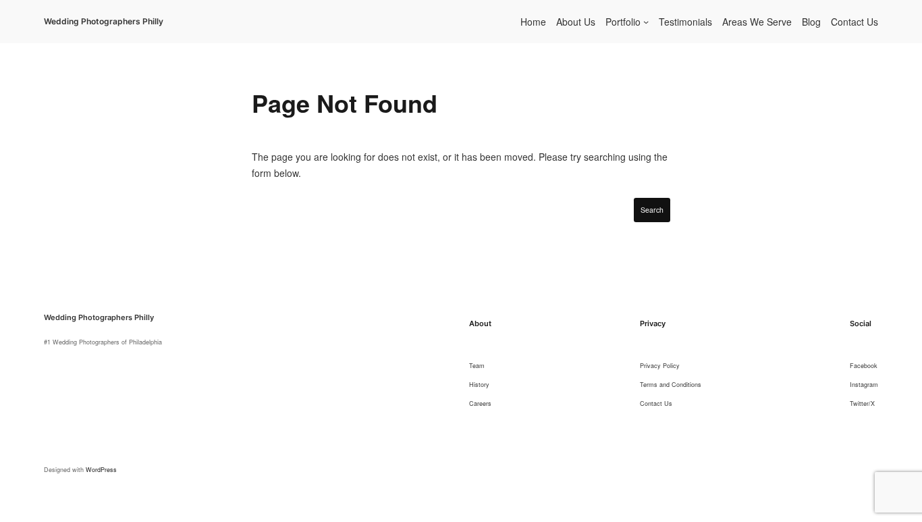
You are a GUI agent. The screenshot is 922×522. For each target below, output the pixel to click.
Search (652, 210)
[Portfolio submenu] (646, 21)
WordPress (101, 469)
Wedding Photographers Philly (103, 21)
